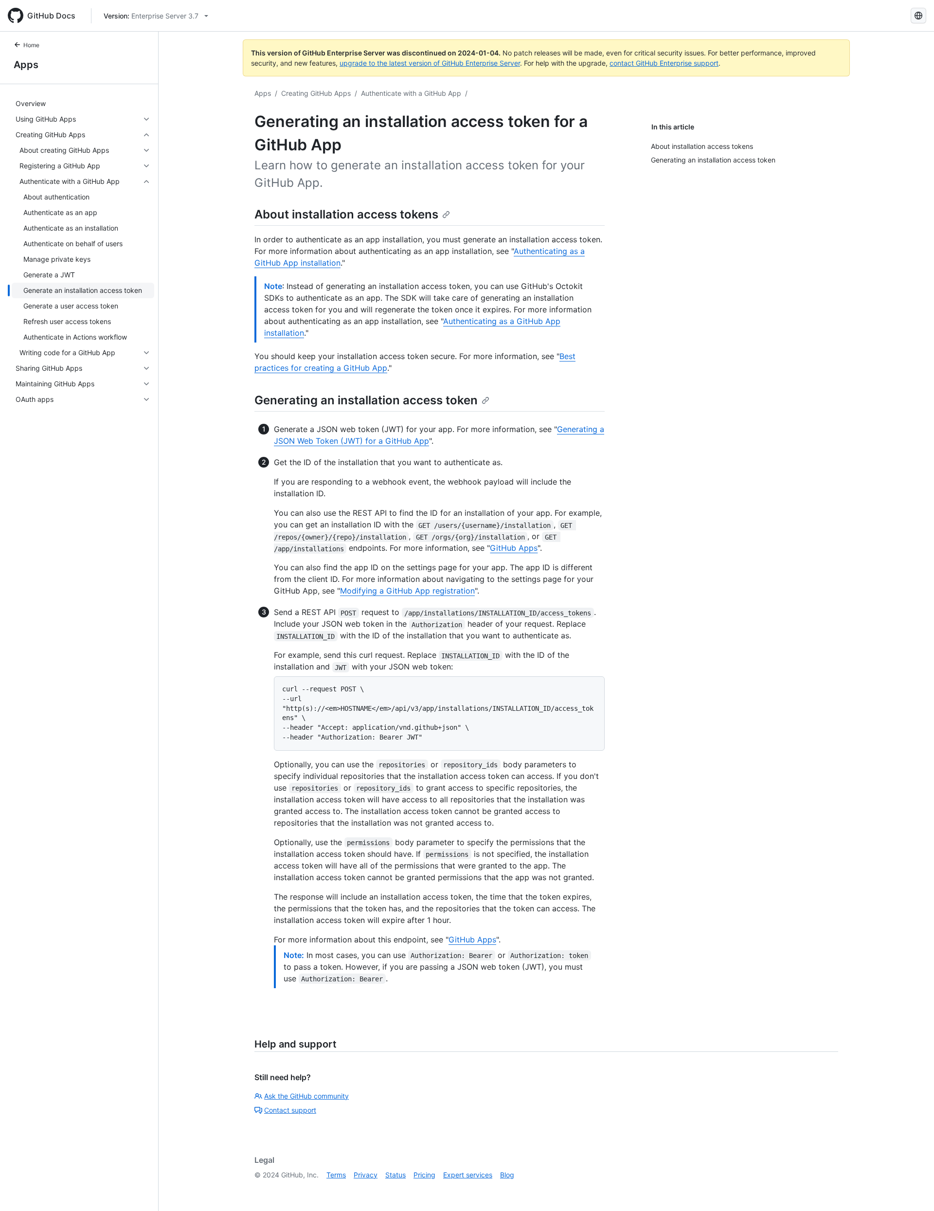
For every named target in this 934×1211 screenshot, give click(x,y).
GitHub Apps (514, 548)
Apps (26, 65)
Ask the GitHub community (306, 1096)
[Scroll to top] (912, 1189)
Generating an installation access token (366, 400)
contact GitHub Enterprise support (664, 63)
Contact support (290, 1110)
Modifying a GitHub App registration (407, 591)
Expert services (467, 1175)
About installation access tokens (346, 214)
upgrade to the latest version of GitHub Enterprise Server (430, 63)
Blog (507, 1175)
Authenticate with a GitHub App (411, 93)
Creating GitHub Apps (316, 93)
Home (31, 45)
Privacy (365, 1175)
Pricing (424, 1175)
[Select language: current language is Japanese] (918, 15)
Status (395, 1175)
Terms (336, 1175)
